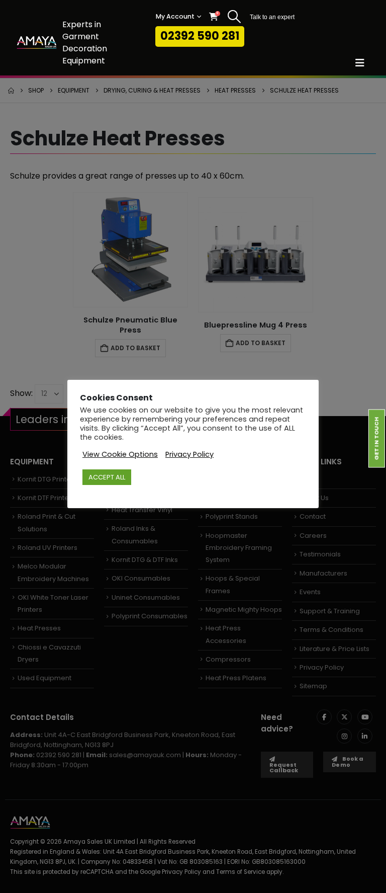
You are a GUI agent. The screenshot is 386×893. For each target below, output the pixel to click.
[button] (234, 16)
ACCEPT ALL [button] (106, 477)
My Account (175, 16)
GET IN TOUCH (376, 438)
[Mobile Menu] (363, 62)
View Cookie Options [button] (120, 454)
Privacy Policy (189, 454)
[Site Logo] (37, 42)
